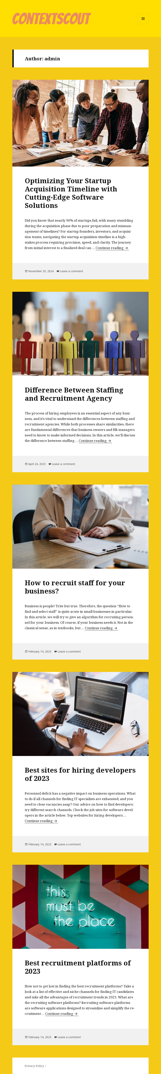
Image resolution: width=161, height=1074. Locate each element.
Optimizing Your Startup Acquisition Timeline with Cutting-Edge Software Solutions (71, 193)
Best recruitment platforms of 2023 (78, 967)
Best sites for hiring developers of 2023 (80, 774)
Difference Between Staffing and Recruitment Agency (74, 394)
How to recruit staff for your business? (75, 586)
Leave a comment (71, 271)
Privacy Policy (34, 1066)
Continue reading (112, 248)
